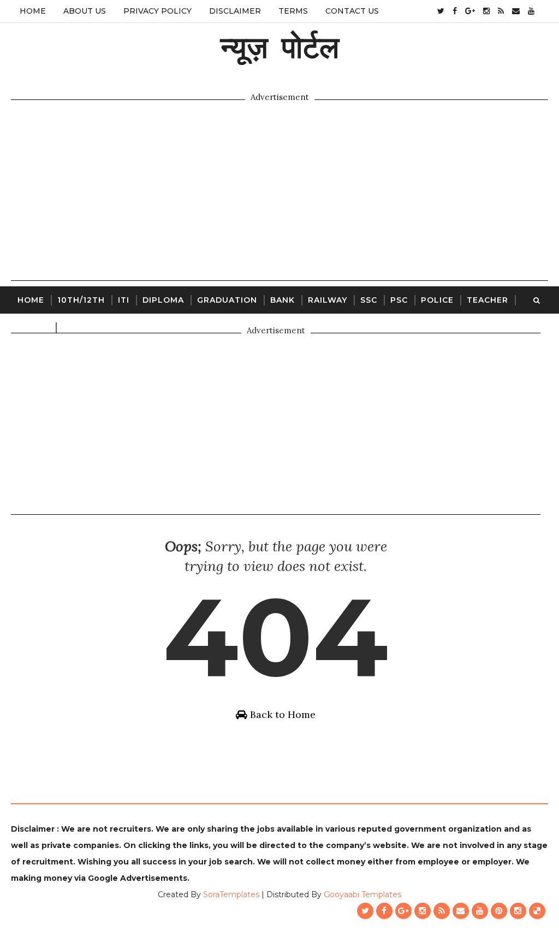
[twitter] (441, 11)
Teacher (487, 300)
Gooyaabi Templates (362, 894)
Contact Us (352, 11)
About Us (84, 11)
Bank (282, 300)
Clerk (76, 327)
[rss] (501, 11)
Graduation (227, 300)
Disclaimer (235, 11)
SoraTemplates (231, 894)
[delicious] (537, 911)
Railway (327, 300)
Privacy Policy (157, 11)
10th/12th (81, 300)
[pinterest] (499, 911)
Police (437, 300)
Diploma (163, 300)
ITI (123, 300)
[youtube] (531, 11)
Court (33, 327)
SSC (368, 300)
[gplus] (470, 11)
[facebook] (455, 11)
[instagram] (486, 11)
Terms (293, 11)
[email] (515, 11)
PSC (399, 300)
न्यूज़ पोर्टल (280, 46)
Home (33, 11)
